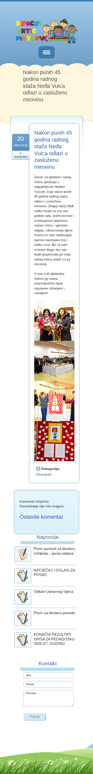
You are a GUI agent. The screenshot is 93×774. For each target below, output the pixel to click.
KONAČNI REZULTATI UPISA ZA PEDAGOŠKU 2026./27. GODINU (54, 639)
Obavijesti (43, 474)
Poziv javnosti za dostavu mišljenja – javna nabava (54, 550)
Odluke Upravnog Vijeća (53, 591)
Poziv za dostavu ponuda (54, 613)
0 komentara (21, 155)
